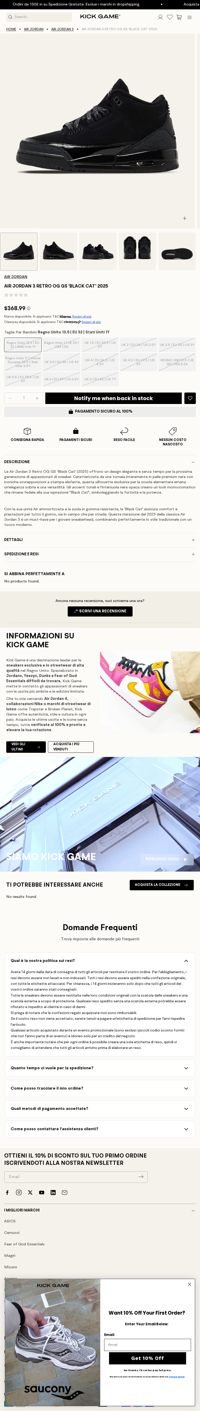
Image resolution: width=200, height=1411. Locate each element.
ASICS (10, 1221)
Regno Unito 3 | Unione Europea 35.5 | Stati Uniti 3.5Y (22, 364)
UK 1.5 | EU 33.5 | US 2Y (100, 346)
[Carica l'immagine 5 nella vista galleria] (177, 251)
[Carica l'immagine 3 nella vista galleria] (98, 251)
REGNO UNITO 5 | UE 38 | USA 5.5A (177, 365)
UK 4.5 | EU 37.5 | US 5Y (139, 365)
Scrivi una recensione (105, 613)
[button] (179, 17)
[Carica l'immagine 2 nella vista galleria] (58, 251)
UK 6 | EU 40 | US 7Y (100, 382)
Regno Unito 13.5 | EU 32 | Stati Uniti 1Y (23, 346)
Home (11, 29)
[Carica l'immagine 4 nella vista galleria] (137, 251)
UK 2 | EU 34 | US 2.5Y (138, 347)
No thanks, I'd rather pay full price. (148, 1370)
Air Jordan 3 (62, 29)
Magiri (9, 1256)
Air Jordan (33, 29)
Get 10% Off (147, 1358)
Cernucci (12, 1233)
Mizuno (10, 1267)
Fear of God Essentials (24, 1244)
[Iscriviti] (141, 1176)
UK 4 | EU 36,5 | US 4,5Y (101, 365)
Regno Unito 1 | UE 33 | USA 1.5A (61, 346)
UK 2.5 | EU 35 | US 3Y (177, 347)
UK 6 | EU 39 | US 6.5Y (61, 382)
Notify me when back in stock (113, 398)
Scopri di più (81, 316)
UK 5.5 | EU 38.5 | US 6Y (23, 381)
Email (109, 1334)
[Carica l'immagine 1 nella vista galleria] (19, 252)
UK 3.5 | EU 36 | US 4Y (61, 365)
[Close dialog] (189, 1284)
